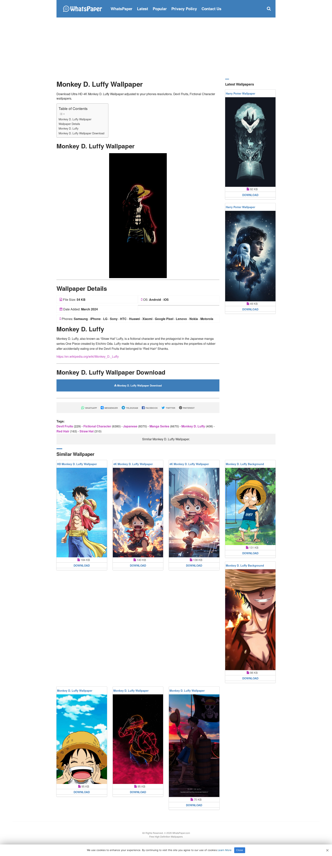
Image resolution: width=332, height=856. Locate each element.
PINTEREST (188, 407)
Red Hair (63, 431)
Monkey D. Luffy (68, 128)
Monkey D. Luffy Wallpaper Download (81, 133)
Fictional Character (97, 426)
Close (239, 850)
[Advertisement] (166, 48)
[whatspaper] (82, 8)
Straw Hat (87, 431)
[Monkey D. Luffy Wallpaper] (138, 215)
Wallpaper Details (69, 124)
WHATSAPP (91, 407)
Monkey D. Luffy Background (245, 464)
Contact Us (211, 8)
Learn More (225, 850)
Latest (142, 8)
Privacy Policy (184, 8)
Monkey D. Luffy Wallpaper (75, 119)
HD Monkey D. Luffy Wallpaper (77, 464)
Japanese (130, 426)
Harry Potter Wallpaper (240, 93)
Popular (160, 8)
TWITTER (170, 407)
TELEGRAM (131, 407)
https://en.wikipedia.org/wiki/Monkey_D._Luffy (87, 356)
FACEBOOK (151, 407)
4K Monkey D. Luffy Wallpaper (133, 464)
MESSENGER (111, 407)
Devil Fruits (65, 426)
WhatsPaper (121, 8)
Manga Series (159, 426)
